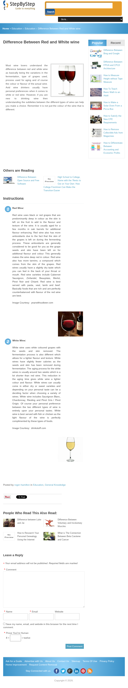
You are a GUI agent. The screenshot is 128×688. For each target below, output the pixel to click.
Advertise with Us (33, 661)
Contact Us (63, 661)
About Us (50, 661)
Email (35, 611)
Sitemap (76, 661)
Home (5, 28)
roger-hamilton (22, 484)
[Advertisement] (63, 52)
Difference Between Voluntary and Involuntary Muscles (70, 523)
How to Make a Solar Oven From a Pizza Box (113, 105)
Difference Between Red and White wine (59, 28)
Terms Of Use (90, 661)
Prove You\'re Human (17, 633)
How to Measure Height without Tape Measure (113, 78)
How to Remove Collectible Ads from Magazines (113, 132)
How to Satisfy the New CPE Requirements (112, 119)
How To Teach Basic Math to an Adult (112, 92)
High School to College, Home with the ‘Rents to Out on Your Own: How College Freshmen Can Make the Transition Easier (62, 184)
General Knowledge (55, 484)
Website (59, 611)
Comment (11, 569)
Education (17, 28)
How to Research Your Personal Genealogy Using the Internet (28, 536)
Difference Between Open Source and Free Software (28, 180)
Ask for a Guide (14, 661)
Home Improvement (16, 664)
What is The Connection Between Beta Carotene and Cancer (69, 536)
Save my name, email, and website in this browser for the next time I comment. (40, 626)
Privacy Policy (107, 661)
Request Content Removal (43, 664)
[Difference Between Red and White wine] (67, 80)
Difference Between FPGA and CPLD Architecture (113, 65)
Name (9, 611)
